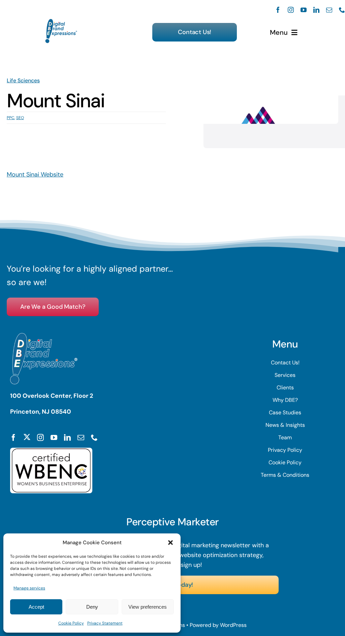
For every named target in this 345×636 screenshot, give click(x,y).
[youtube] (304, 10)
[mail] (329, 10)
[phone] (342, 10)
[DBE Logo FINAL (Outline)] (61, 22)
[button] (170, 542)
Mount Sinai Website (35, 174)
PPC (10, 117)
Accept (36, 607)
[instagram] (291, 10)
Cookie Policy (71, 623)
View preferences (147, 607)
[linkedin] (316, 10)
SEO (20, 117)
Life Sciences (23, 80)
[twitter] (27, 437)
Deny (92, 607)
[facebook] (278, 10)
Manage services (29, 588)
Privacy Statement (105, 623)
